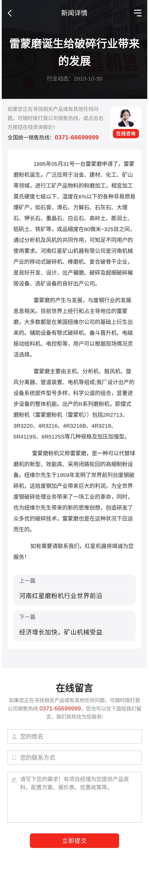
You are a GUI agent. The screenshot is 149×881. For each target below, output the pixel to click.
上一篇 (60, 588)
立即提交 (74, 840)
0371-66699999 (77, 137)
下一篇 (60, 625)
